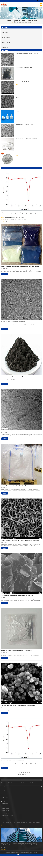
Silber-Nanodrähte (5, 803)
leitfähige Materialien (5, 44)
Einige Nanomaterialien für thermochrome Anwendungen (11, 212)
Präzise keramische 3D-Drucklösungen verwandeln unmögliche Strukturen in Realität (29, 111)
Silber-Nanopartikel (5, 808)
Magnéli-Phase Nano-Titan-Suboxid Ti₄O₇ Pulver (24, 67)
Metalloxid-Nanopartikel (6, 37)
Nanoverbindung (5, 47)
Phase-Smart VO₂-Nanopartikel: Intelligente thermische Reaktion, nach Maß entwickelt (29, 96)
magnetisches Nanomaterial (6, 42)
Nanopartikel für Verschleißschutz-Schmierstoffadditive (14, 221)
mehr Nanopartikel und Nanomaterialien (24, 22)
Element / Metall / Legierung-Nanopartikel (9, 34)
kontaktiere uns (4, 793)
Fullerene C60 (4, 805)
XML (2, 799)
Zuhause (14, 22)
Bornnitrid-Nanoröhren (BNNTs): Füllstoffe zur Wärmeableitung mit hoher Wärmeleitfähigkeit (29, 82)
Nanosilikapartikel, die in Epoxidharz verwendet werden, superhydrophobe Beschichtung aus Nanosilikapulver (29, 153)
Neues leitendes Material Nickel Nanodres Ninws (24, 124)
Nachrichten (4, 792)
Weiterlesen (5, 274)
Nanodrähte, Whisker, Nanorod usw (8, 29)
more (17, 54)
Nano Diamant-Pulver (5, 810)
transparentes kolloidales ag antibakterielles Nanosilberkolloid (26, 138)
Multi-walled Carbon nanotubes (7, 815)
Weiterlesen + (3, 849)
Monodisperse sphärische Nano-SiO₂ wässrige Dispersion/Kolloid (27, 53)
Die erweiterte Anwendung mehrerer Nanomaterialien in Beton (15, 219)
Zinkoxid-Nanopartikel (6, 806)
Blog (2, 795)
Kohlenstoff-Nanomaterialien (7, 39)
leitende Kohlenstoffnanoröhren (7, 813)
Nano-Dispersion (5, 32)
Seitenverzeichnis (5, 797)
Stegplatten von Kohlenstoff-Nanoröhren (9, 817)
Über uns (3, 790)
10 (29, 772)
